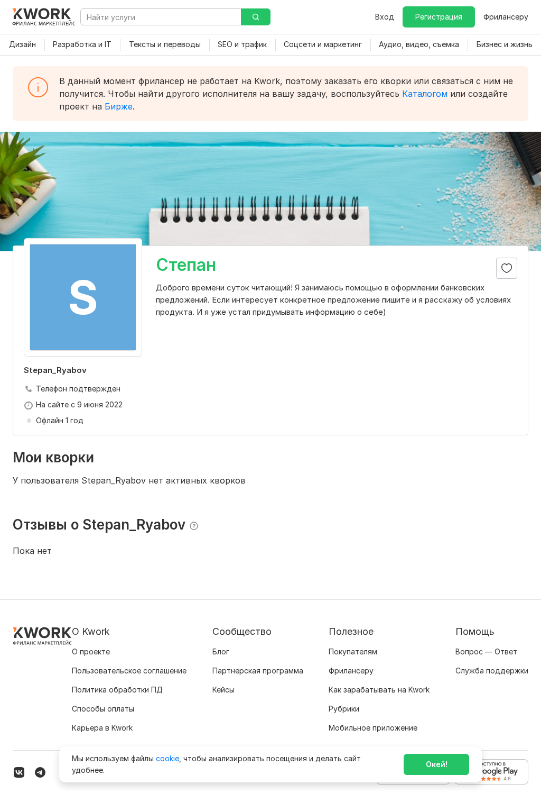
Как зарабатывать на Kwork (379, 689)
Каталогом (424, 93)
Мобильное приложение (373, 727)
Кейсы (223, 689)
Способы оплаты (103, 708)
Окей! (436, 764)
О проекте (91, 651)
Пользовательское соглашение (129, 670)
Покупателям (353, 651)
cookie (167, 758)
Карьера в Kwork (102, 727)
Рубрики (344, 708)
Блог (220, 651)
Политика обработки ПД (117, 689)
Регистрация (438, 16)
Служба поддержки (491, 670)
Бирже (119, 106)
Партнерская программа (257, 670)
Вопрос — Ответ (486, 651)
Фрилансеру (505, 16)
